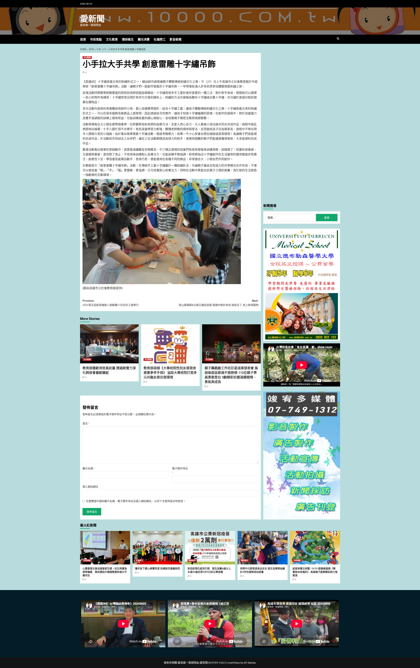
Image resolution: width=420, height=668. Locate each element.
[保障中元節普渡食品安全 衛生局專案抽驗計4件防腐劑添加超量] (263, 547)
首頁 (83, 39)
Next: (218, 303)
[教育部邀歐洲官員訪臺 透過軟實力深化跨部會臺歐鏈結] (109, 343)
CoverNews (233, 662)
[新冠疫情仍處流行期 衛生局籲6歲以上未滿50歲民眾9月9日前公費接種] (210, 547)
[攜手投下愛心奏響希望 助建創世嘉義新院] (158, 547)
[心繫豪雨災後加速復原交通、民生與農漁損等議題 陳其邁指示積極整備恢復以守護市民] (105, 547)
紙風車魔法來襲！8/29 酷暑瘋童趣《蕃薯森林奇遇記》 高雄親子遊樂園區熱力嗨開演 (315, 572)
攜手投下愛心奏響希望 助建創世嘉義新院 (157, 568)
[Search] (338, 39)
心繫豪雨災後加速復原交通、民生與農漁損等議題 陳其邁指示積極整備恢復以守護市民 (105, 572)
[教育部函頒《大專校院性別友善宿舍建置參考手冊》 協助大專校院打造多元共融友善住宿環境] (170, 343)
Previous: (111, 303)
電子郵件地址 (180, 470)
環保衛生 (128, 39)
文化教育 (112, 39)
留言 (86, 423)
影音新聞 (175, 39)
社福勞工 (160, 39)
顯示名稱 (89, 468)
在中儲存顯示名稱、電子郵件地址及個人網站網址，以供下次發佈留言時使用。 (136, 501)
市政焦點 (96, 39)
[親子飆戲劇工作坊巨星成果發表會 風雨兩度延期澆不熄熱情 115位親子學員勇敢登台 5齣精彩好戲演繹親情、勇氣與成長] (231, 343)
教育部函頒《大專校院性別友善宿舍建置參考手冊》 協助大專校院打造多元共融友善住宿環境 (170, 372)
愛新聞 (92, 19)
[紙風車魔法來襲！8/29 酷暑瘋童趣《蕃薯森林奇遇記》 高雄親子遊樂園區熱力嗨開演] (315, 547)
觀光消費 (144, 39)
